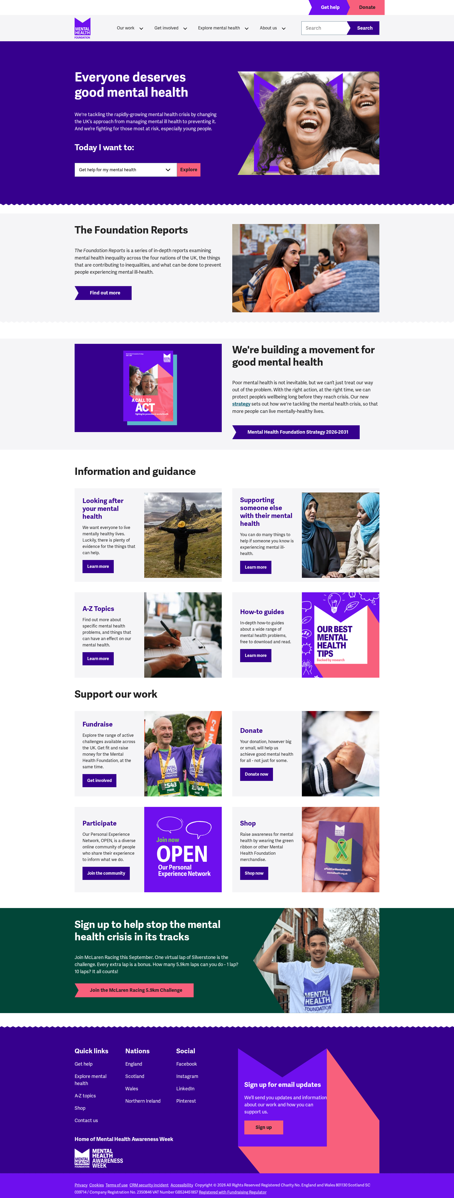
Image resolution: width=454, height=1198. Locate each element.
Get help (83, 1064)
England (133, 1064)
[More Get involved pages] (185, 28)
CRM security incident (149, 1185)
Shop (80, 1108)
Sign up (264, 1127)
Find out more (105, 293)
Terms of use (117, 1185)
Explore (188, 170)
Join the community (106, 873)
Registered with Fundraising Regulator (232, 1192)
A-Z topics (85, 1096)
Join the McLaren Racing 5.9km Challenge (136, 990)
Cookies (96, 1185)
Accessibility (182, 1185)
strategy (241, 404)
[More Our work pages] (141, 28)
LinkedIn (185, 1089)
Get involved (166, 28)
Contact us (86, 1120)
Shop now (254, 873)
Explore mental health (219, 28)
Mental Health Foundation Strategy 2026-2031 (297, 432)
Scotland (134, 1076)
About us (268, 28)
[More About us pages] (283, 28)
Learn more (98, 566)
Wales (131, 1089)
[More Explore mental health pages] (246, 28)
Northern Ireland (143, 1101)
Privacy (81, 1185)
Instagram (187, 1076)
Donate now (256, 774)
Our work (126, 28)
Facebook (186, 1064)
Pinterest (186, 1101)
